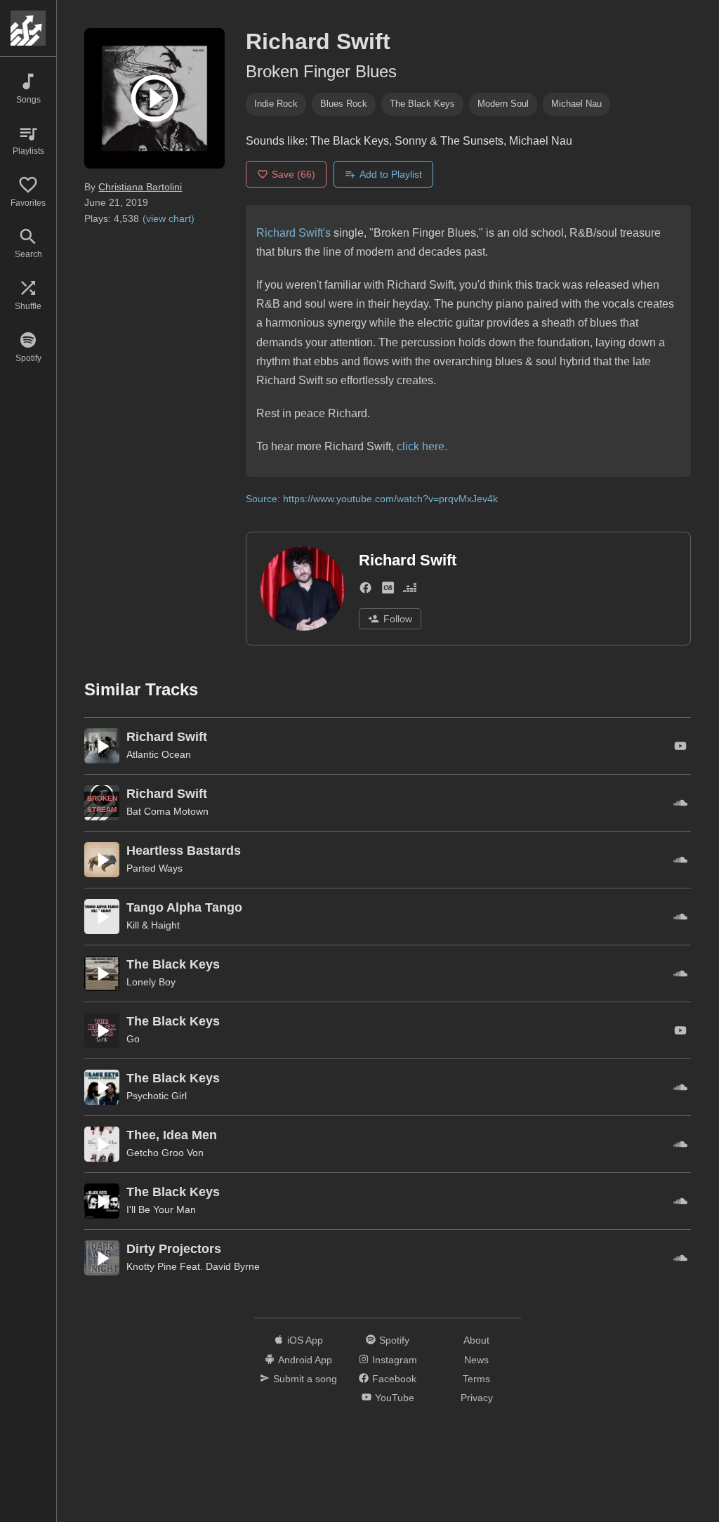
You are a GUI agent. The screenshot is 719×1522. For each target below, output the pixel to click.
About (476, 1340)
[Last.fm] (388, 590)
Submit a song (305, 1378)
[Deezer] (409, 590)
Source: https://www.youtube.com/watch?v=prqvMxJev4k (372, 498)
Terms (476, 1378)
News (476, 1359)
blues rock (343, 103)
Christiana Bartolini (140, 186)
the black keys (422, 103)
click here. (422, 446)
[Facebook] (365, 590)
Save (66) (293, 174)
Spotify (394, 1340)
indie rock (276, 103)
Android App (305, 1359)
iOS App (305, 1340)
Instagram (394, 1359)
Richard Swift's (293, 233)
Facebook (394, 1378)
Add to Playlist (391, 174)
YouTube (394, 1397)
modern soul (503, 103)
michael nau (576, 103)
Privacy (477, 1397)
